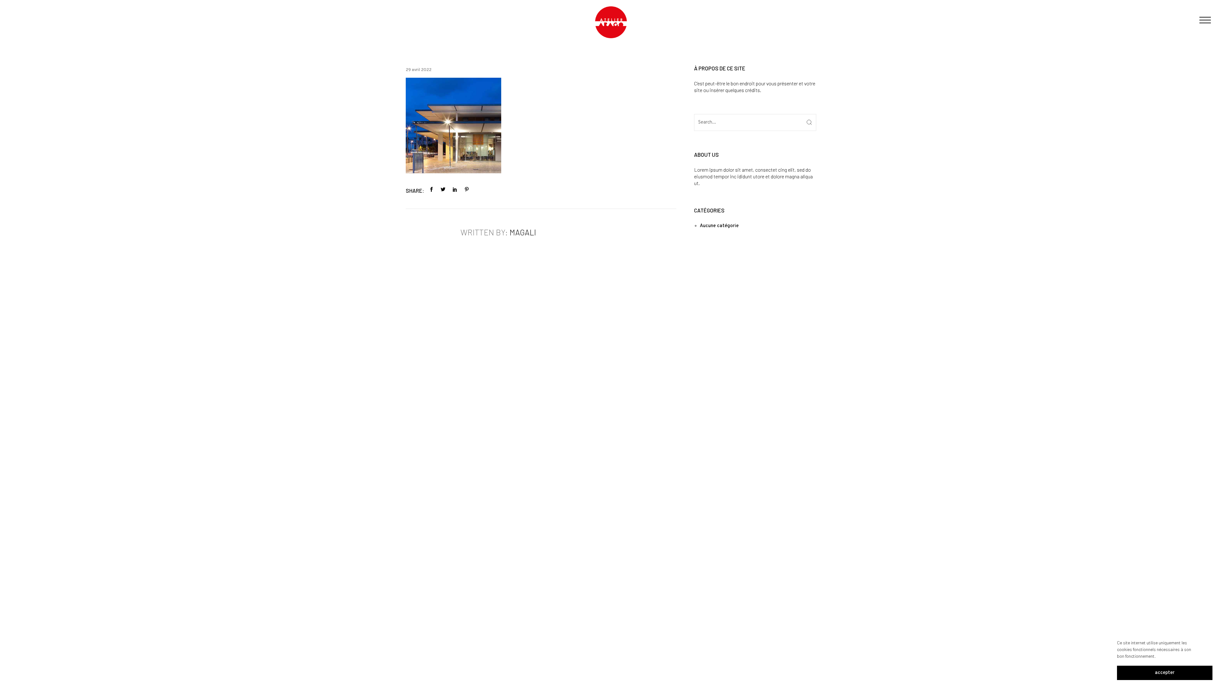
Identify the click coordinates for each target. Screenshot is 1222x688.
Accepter (1165, 673)
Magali (522, 232)
